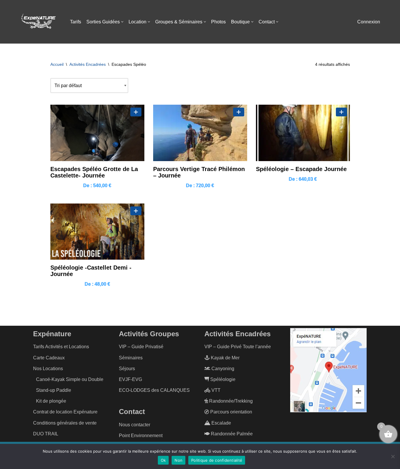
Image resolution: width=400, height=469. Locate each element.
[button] (122, 22)
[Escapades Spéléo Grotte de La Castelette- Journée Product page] (97, 133)
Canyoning (222, 368)
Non (178, 460)
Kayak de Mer (225, 357)
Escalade (220, 422)
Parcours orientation (230, 411)
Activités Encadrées (87, 64)
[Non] (393, 456)
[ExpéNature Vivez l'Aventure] (38, 22)
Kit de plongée (51, 401)
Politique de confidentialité (216, 460)
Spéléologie (222, 379)
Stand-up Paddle (53, 390)
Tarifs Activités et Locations (61, 346)
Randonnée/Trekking (230, 401)
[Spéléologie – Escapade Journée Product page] (303, 133)
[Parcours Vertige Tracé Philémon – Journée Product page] (200, 133)
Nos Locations (48, 368)
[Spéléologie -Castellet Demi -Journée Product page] (97, 232)
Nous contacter (134, 424)
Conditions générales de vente (65, 422)
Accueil (57, 64)
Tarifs (75, 21)
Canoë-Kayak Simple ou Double (69, 379)
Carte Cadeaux (49, 357)
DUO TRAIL (45, 433)
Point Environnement (141, 435)
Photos (218, 21)
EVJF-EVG (130, 379)
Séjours (127, 368)
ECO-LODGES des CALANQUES (154, 390)
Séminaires (131, 357)
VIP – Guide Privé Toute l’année (237, 346)
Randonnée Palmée (231, 433)
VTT (215, 390)
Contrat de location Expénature (65, 411)
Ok (163, 460)
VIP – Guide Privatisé (141, 346)
